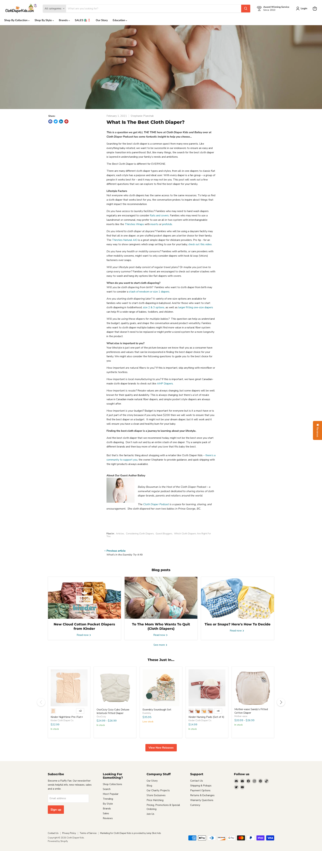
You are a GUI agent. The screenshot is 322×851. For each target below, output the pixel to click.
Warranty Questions (201, 800)
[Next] (281, 702)
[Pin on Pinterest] (66, 121)
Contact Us (196, 780)
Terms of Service (88, 833)
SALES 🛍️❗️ (83, 20)
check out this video (200, 244)
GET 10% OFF (184, 452)
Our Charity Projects (158, 790)
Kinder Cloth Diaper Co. (62, 720)
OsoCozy (101, 716)
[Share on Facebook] (50, 121)
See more (159, 645)
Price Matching (155, 800)
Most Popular (110, 794)
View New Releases (161, 748)
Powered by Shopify (58, 841)
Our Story (102, 20)
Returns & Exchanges (202, 795)
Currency (195, 805)
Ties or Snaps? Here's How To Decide (238, 624)
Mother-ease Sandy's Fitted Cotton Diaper (251, 711)
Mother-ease (240, 716)
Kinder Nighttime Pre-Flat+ (67, 717)
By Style (108, 803)
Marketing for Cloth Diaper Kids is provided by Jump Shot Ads (130, 833)
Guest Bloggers (164, 533)
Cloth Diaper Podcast (156, 504)
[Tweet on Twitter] (56, 121)
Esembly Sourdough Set (157, 709)
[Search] (245, 8)
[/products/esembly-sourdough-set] (161, 687)
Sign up (55, 810)
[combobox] (184, 440)
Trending (108, 799)
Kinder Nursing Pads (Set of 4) (206, 717)
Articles (120, 533)
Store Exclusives (156, 795)
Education (119, 20)
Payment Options (200, 790)
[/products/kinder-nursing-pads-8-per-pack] (207, 687)
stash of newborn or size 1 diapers (149, 292)
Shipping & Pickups (200, 785)
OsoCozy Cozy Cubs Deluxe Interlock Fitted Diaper (113, 711)
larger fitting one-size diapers (195, 307)
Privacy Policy (69, 833)
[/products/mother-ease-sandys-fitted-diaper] (252, 687)
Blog (149, 785)
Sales (106, 813)
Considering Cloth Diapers (140, 533)
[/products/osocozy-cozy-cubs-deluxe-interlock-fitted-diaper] (115, 687)
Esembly (147, 713)
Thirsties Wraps (134, 224)
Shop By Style (43, 20)
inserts (154, 224)
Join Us (150, 814)
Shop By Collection (16, 20)
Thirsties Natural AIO (125, 240)
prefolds (167, 224)
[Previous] (41, 702)
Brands (63, 20)
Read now (83, 635)
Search (107, 789)
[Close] (203, 389)
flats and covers (159, 215)
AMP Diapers (165, 383)
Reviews (108, 818)
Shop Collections (112, 784)
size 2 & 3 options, (154, 307)
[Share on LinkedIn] (61, 121)
